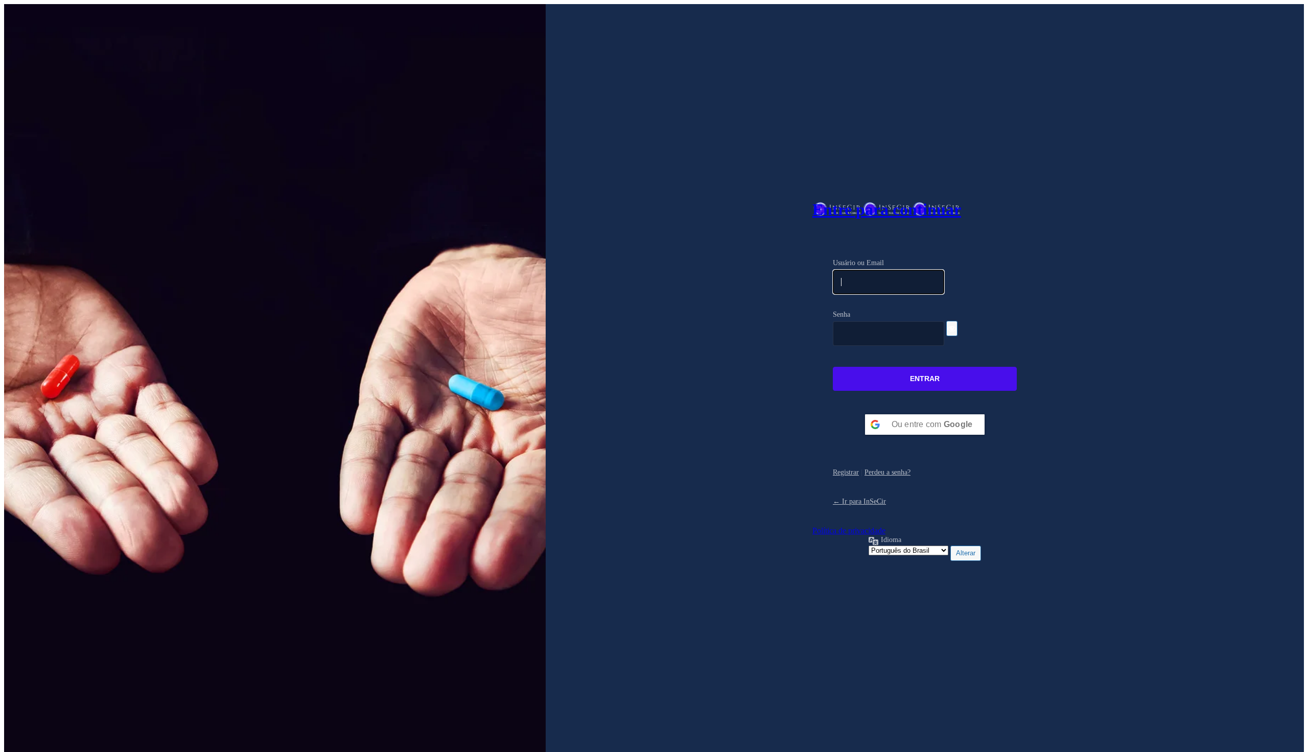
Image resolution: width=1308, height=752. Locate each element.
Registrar (846, 472)
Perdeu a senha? (887, 472)
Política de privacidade (848, 530)
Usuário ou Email (858, 262)
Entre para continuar (886, 209)
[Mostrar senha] (951, 328)
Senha (841, 314)
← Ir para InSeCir (859, 501)
